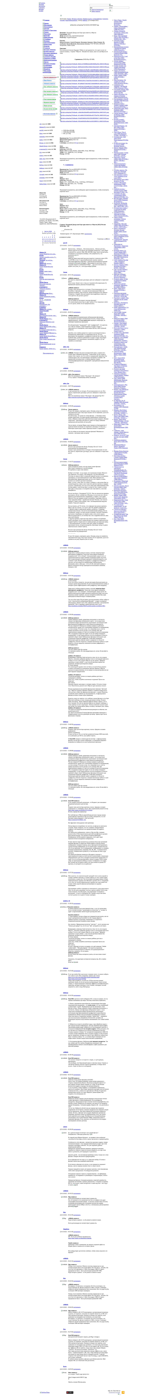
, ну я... (45, 318)
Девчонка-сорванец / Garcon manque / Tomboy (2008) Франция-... (121, 375)
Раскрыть (71, 257)
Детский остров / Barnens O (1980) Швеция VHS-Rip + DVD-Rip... (120, 43)
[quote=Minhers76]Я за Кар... (47, 326)
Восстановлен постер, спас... (48, 315)
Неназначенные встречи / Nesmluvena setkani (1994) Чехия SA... (121, 48)
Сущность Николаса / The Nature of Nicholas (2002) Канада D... (120, 365)
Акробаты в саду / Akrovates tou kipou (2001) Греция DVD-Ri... (121, 214)
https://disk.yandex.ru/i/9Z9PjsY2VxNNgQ (80, 810)
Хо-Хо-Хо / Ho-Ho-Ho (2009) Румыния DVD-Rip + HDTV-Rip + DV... (121, 204)
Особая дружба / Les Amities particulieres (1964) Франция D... (120, 67)
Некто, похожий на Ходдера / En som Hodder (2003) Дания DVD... (120, 231)
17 (43, 241)
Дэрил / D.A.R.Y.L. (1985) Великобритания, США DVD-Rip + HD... (121, 72)
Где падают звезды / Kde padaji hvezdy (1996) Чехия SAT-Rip (121, 91)
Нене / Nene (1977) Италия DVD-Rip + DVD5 (119, 290)
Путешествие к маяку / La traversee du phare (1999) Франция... (121, 209)
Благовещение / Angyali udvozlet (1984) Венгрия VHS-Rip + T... (121, 100)
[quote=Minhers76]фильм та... (48, 333)
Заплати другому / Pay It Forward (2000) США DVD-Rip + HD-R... (121, 487)
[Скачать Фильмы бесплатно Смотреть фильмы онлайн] (42, 11)
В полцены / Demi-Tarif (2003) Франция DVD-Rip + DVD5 (121, 482)
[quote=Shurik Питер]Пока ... (47, 336)
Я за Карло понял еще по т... (47, 329)
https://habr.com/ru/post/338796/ (77, 979)
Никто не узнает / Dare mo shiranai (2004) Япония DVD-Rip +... (121, 320)
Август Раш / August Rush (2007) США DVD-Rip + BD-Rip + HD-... (120, 314)
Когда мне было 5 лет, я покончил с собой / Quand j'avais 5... (121, 329)
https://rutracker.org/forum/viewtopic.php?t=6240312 (82, 397)
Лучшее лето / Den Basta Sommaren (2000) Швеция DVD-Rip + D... (121, 334)
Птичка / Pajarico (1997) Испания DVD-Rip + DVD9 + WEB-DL (121, 266)
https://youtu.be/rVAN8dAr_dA (77, 819)
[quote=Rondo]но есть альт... (47, 254)
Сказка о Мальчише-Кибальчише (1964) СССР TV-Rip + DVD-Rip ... (120, 185)
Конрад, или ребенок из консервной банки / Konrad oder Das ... (121, 391)
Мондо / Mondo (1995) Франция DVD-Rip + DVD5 (120, 149)
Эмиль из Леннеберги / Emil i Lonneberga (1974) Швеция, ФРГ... (121, 236)
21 (51, 241)
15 (53, 239)
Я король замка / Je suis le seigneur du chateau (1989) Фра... (121, 280)
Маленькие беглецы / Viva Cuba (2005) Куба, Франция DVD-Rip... (121, 492)
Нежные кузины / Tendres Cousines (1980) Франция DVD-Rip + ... (121, 105)
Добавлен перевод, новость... (45, 289)
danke (41, 312)
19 (47, 241)
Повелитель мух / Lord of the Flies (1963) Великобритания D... (120, 58)
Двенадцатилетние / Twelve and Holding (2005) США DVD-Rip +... (120, 166)
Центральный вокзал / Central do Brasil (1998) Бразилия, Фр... (120, 53)
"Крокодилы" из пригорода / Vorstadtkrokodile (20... (120, 468)
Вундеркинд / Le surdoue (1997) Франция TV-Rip (121, 407)
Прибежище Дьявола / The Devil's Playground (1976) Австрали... (120, 473)
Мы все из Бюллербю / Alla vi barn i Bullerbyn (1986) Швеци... (120, 478)
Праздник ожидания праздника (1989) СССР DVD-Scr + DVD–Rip (121, 294)
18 (45, 241)
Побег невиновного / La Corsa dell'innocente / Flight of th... (121, 309)
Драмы (69, 19)
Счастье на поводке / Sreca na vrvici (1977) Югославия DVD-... (120, 511)
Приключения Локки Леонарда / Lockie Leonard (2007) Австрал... (120, 396)
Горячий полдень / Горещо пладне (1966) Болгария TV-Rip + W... (121, 190)
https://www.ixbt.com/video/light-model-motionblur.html (83, 977)
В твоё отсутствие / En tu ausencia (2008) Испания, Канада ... (120, 144)
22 (53, 241)
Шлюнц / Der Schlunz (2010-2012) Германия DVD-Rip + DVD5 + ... (120, 411)
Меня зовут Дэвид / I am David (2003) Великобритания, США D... (121, 426)
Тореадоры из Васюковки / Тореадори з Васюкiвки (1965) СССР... (121, 246)
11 (45, 239)
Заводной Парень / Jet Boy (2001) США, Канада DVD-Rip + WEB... (120, 128)
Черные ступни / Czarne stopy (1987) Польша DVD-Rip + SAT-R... (121, 154)
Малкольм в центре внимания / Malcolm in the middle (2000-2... (120, 285)
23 (55, 241)
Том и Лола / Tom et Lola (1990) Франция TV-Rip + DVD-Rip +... (121, 133)
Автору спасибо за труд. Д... (47, 257)
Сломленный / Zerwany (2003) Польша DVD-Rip (121, 241)
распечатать (88, 234)
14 (51, 239)
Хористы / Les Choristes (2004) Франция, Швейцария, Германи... (121, 339)
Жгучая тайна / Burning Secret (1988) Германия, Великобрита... (121, 200)
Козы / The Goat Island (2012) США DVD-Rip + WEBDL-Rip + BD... (121, 37)
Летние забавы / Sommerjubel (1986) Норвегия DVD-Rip (120, 62)
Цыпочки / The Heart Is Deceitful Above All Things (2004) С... (121, 304)
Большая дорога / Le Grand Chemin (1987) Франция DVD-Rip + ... (121, 252)
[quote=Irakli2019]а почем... (47, 296)
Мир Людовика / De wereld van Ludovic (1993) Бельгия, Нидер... (121, 81)
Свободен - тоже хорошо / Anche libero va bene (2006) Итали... (121, 432)
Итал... (46, 293)
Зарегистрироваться (97, 9)
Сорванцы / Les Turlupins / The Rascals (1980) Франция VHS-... (121, 86)
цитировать (77, 245)
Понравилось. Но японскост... (44, 305)
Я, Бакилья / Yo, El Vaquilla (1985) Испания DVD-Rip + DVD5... (121, 402)
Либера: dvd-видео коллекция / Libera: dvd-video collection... (121, 32)
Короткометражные (71, 20)
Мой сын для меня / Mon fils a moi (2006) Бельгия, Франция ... (120, 275)
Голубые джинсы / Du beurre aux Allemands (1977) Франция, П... (120, 171)
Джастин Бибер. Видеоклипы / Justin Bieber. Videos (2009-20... (120, 354)
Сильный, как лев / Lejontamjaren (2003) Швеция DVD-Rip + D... (121, 195)
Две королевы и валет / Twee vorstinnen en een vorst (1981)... (121, 176)
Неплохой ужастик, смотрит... (45, 284)
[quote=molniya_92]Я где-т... (47, 348)
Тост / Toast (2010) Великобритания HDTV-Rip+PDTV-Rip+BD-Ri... (119, 360)
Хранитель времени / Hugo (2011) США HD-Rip (121, 441)
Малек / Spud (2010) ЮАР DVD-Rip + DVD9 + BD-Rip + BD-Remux (121, 421)
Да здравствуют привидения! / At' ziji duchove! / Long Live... (120, 506)
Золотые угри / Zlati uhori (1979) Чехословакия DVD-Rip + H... (121, 139)
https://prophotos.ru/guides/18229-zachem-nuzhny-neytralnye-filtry (86, 606)
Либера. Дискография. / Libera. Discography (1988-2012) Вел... (121, 28)
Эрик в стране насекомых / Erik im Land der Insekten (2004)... (120, 220)
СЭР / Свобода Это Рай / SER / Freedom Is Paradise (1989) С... (121, 261)
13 (49, 239)
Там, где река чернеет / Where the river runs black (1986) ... (121, 271)
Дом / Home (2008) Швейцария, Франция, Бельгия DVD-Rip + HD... (120, 381)
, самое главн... (45, 271)
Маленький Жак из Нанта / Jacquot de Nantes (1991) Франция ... (121, 447)
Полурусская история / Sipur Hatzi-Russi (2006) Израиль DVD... (121, 463)
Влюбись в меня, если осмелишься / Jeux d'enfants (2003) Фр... (120, 343)
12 (47, 239)
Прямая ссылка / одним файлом (92, 19)
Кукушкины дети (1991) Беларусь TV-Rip (121, 180)
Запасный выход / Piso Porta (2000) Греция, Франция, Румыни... (120, 386)
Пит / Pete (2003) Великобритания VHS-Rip (121, 520)
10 (43, 239)
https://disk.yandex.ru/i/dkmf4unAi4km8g (79, 1238)
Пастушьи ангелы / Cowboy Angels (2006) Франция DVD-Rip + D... (120, 458)
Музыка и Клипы (77, 19)
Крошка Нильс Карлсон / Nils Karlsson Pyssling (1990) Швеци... (121, 452)
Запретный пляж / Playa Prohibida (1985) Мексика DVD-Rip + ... (121, 110)
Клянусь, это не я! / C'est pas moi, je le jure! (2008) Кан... (121, 437)
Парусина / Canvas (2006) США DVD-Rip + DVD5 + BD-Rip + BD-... (121, 160)
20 (49, 241)
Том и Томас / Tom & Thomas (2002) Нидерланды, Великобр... (120, 22)
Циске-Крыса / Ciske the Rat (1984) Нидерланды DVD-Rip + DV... (121, 257)
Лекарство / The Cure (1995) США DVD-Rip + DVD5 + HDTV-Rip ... (121, 225)
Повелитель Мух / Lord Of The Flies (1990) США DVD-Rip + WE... (121, 501)
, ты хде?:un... (46, 260)
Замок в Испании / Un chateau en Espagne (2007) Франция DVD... (121, 95)
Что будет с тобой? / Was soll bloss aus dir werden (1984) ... (121, 299)
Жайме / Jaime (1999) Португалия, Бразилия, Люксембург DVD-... (121, 497)
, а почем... (45, 309)
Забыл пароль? (96, 11)
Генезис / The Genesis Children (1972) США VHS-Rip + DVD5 (120, 324)
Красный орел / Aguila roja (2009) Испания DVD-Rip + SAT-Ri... (120, 348)
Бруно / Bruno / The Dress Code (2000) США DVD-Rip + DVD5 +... (121, 416)
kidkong (85, 20)
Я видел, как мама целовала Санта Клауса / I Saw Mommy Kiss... (121, 370)
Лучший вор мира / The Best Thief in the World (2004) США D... (121, 515)
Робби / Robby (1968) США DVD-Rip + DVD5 (120, 77)
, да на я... (45, 263)
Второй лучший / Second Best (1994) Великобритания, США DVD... (121, 122)
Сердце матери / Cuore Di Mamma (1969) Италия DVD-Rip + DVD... (120, 115)
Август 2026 (48, 231)
